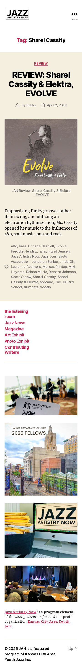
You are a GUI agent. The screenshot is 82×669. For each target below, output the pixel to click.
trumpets (31, 287)
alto (14, 246)
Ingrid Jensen (59, 251)
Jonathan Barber (44, 261)
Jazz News (15, 322)
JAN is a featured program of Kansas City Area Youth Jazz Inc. (30, 654)
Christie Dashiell (41, 246)
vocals (45, 287)
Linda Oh (67, 261)
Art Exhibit (14, 335)
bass (22, 246)
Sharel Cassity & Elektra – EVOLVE (51, 192)
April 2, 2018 (57, 105)
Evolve (61, 246)
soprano (46, 282)
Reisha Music (36, 272)
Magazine (14, 328)
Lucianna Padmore (26, 266)
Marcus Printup (55, 266)
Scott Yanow (21, 277)
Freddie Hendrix (24, 251)
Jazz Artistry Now (25, 256)
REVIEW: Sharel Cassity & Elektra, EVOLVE (41, 84)
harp (42, 251)
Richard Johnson (62, 272)
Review (41, 63)
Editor (31, 105)
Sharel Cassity (44, 277)
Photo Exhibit (17, 341)
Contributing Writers (17, 350)
